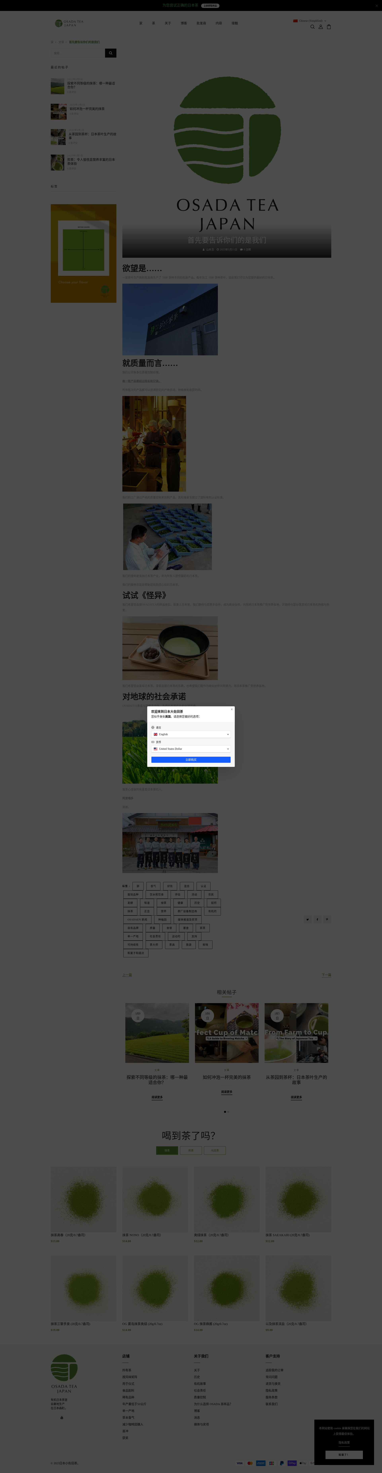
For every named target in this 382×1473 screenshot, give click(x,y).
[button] (191, 734)
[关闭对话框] (232, 709)
